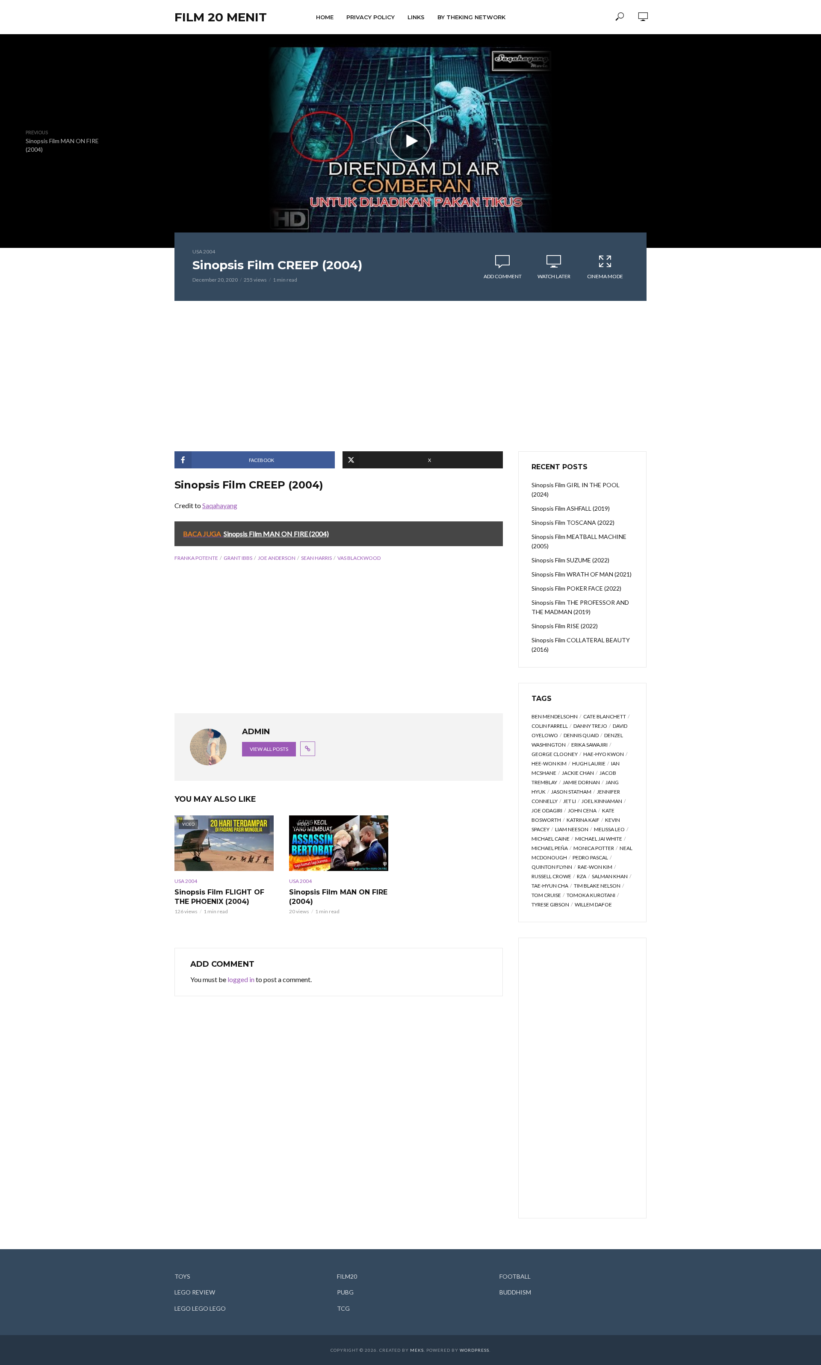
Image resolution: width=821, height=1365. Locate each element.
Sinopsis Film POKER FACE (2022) (576, 588)
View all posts (269, 749)
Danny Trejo (590, 726)
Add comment (503, 276)
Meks (417, 1350)
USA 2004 (203, 251)
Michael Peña (550, 848)
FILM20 (347, 1276)
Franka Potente (196, 558)
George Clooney (555, 754)
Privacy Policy (370, 17)
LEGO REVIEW (194, 1292)
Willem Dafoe (593, 904)
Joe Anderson (276, 558)
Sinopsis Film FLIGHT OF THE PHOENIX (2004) (219, 897)
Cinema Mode (605, 276)
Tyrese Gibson (550, 904)
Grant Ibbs (238, 558)
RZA (581, 876)
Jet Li (569, 801)
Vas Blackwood (359, 558)
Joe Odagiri (547, 810)
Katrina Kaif (583, 820)
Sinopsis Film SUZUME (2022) (570, 560)
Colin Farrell (550, 726)
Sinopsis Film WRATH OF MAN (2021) (582, 574)
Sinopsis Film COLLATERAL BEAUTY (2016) (581, 644)
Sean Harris (316, 558)
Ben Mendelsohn (555, 716)
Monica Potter (593, 848)
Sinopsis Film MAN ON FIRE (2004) (338, 897)
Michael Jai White (598, 838)
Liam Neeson (571, 829)
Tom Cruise (546, 895)
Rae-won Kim (595, 867)
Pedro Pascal (590, 857)
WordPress (474, 1350)
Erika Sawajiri (589, 744)
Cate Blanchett (604, 716)
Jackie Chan (578, 773)
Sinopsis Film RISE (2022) (565, 626)
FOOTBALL (515, 1276)
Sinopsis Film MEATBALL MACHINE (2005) (579, 541)
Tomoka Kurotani (591, 895)
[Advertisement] (410, 376)
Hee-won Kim (549, 763)
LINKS (416, 17)
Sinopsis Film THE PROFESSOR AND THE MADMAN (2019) (580, 607)
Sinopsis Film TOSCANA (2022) (573, 522)
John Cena (582, 810)
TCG (343, 1308)
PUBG (345, 1292)
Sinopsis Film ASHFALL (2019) (571, 508)
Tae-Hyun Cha (550, 886)
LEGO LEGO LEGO (200, 1308)
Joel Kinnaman (602, 801)
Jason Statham (571, 791)
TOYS (182, 1276)
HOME (325, 17)
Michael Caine (551, 838)
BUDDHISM (515, 1292)
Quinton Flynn (552, 867)
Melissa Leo (609, 829)
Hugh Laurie (588, 763)
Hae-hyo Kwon (603, 754)
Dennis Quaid (581, 735)
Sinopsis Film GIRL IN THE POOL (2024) (576, 489)
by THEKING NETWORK (471, 17)
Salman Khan (610, 876)
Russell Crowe (551, 876)
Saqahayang (219, 505)
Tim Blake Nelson (597, 886)
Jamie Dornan (581, 782)
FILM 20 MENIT (220, 17)
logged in (240, 979)
